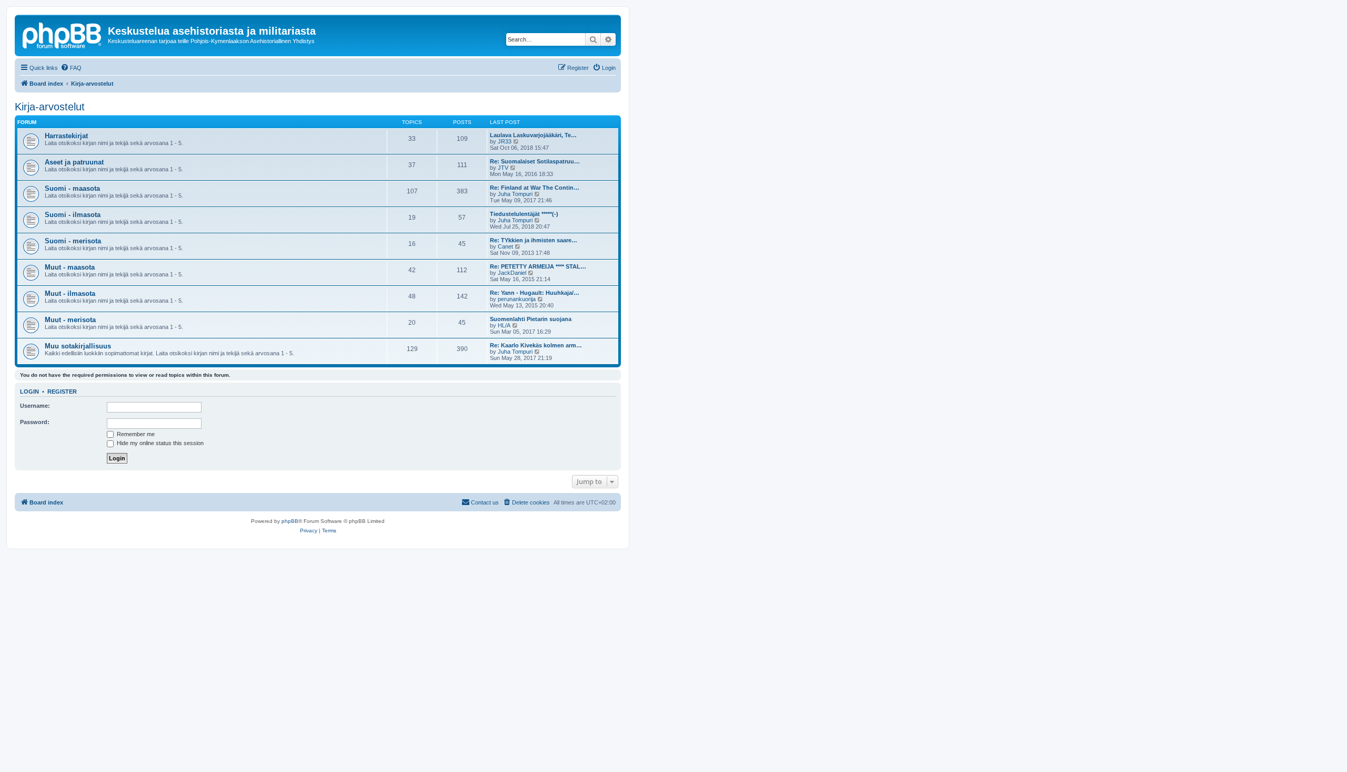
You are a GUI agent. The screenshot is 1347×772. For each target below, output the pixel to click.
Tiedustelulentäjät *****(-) (524, 214)
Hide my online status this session (159, 443)
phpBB (290, 521)
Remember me (135, 434)
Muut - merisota (70, 320)
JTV (503, 167)
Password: (34, 422)
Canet (505, 246)
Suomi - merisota (73, 241)
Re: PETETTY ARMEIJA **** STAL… (538, 266)
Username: (35, 406)
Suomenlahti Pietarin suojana (530, 319)
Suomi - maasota (72, 188)
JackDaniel (512, 273)
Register (62, 391)
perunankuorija (517, 299)
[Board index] (62, 34)
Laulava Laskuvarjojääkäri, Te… (533, 135)
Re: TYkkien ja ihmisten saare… (533, 240)
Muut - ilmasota (70, 293)
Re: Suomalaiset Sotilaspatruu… (535, 161)
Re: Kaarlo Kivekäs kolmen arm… (536, 345)
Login (29, 391)
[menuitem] (71, 67)
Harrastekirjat (66, 136)
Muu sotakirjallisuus (78, 346)
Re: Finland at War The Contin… (534, 187)
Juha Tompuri (515, 194)
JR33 (504, 141)
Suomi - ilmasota (72, 215)
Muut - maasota (70, 267)
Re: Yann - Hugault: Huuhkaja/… (534, 293)
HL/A (504, 325)
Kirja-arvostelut (50, 106)
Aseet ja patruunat (74, 162)
